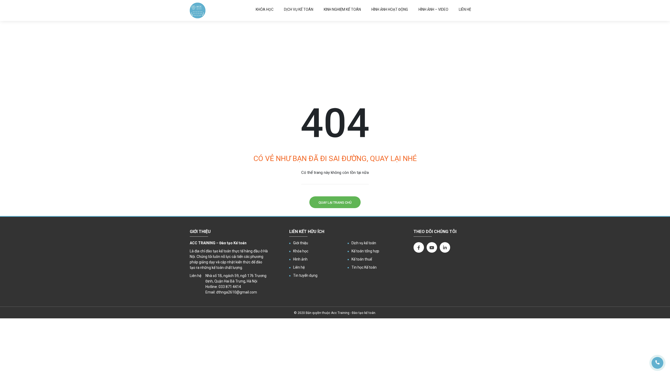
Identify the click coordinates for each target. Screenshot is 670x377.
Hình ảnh (300, 259)
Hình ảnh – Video (433, 9)
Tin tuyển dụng (305, 275)
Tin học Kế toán (364, 267)
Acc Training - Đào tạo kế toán (353, 313)
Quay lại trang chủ (335, 202)
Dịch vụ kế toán (298, 9)
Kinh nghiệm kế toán (342, 9)
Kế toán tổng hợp (365, 251)
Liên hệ (465, 9)
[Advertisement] (335, 60)
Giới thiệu (300, 243)
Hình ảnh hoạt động (389, 9)
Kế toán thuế (361, 259)
